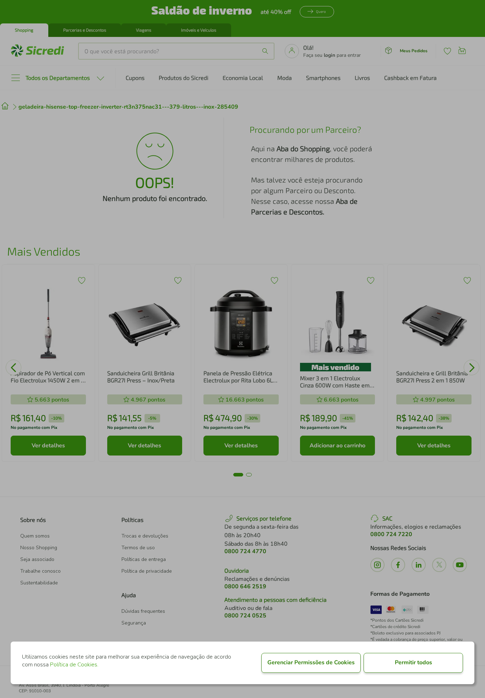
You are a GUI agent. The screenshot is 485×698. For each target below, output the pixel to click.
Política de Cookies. (74, 665)
